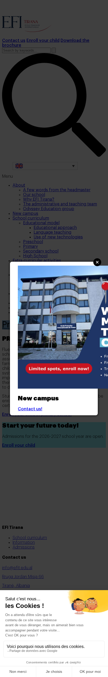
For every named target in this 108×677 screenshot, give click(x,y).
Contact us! (30, 409)
